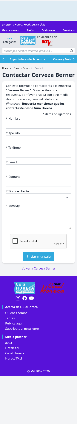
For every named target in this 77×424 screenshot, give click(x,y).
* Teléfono (13, 148)
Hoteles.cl (12, 348)
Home (5, 68)
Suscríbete (69, 30)
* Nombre (13, 118)
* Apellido (13, 133)
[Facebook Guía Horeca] (24, 298)
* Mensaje (13, 206)
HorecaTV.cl (13, 358)
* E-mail (11, 162)
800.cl (9, 343)
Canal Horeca (14, 353)
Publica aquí (48, 30)
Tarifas (30, 30)
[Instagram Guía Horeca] (18, 298)
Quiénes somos (10, 30)
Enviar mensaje (39, 256)
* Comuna (13, 177)
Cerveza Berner (21, 68)
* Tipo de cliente (17, 191)
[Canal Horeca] (52, 288)
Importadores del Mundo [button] (26, 59)
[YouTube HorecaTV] (31, 298)
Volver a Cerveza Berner (39, 268)
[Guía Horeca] (28, 40)
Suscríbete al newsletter (22, 329)
